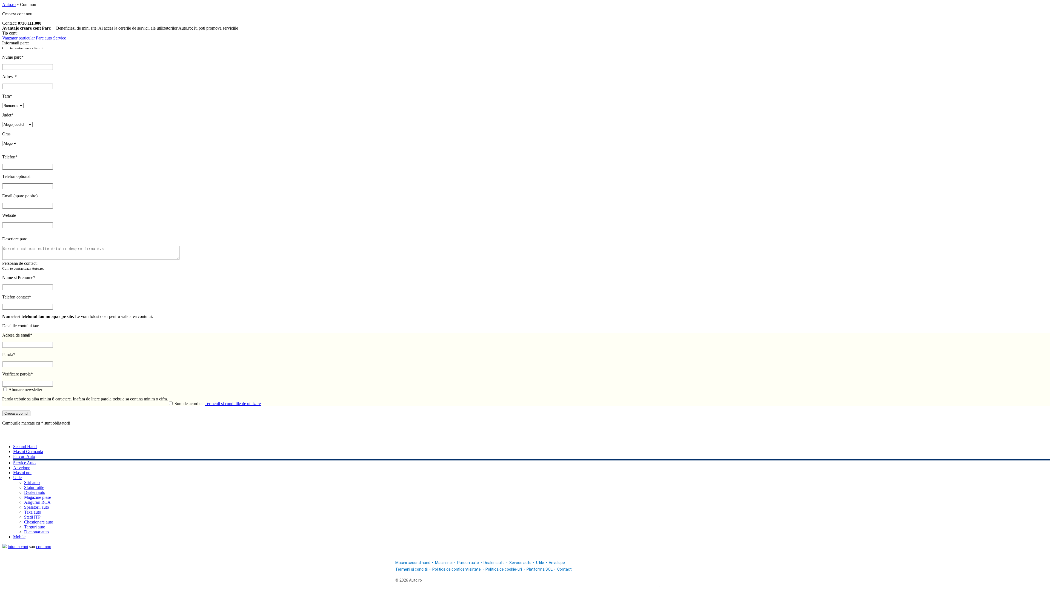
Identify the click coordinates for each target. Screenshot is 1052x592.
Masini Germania (28, 451)
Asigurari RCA (37, 502)
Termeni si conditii (411, 569)
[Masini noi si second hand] (4, 546)
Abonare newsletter (25, 389)
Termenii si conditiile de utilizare (233, 403)
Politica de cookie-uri (503, 569)
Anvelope (21, 467)
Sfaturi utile (34, 487)
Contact (564, 569)
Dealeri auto (34, 492)
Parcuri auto (468, 562)
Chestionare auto (38, 522)
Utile (17, 477)
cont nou (43, 546)
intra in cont (18, 546)
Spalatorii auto (36, 507)
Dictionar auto (36, 532)
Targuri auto (34, 527)
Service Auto (24, 462)
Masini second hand (412, 562)
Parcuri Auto (24, 456)
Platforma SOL (540, 569)
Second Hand (25, 446)
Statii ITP (32, 517)
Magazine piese (37, 497)
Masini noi (22, 472)
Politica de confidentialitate (456, 569)
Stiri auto (32, 482)
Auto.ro (9, 4)
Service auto (520, 562)
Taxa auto (32, 512)
